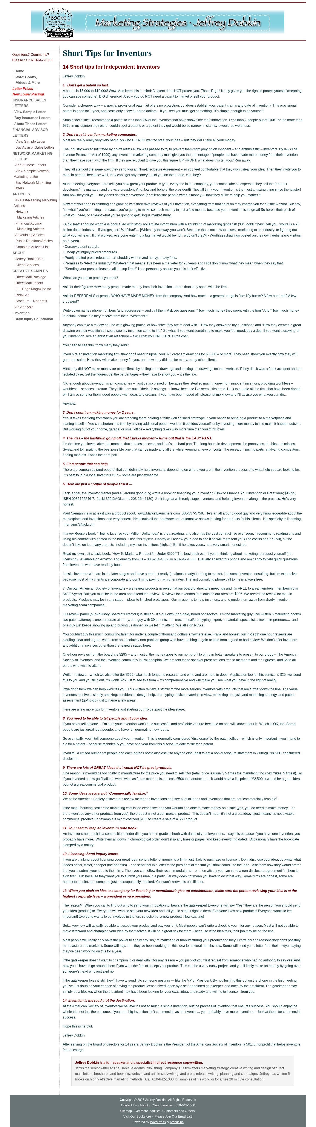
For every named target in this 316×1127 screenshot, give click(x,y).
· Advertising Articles (29, 235)
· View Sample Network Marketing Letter (31, 173)
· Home (18, 71)
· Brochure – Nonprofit (30, 301)
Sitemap (126, 1111)
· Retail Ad (21, 295)
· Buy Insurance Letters (31, 118)
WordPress (158, 1122)
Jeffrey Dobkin (155, 1099)
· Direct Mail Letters (28, 283)
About (144, 1105)
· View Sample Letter (29, 112)
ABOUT (18, 253)
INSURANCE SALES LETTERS (29, 103)
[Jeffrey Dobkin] (158, 23)
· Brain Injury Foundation (32, 319)
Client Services (162, 1105)
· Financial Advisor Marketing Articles (29, 226)
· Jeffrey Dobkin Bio (28, 259)
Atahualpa (177, 1122)
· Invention (21, 313)
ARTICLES (21, 194)
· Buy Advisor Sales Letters (34, 147)
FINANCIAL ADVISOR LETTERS (30, 132)
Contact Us (129, 1105)
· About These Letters (30, 124)
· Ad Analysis (23, 307)
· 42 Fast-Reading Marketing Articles (35, 203)
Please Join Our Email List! (174, 1116)
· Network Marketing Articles (29, 214)
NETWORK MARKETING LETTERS (32, 156)
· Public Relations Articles (33, 241)
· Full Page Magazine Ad (32, 289)
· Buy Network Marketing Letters (32, 185)
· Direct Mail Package (30, 277)
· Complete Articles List (31, 247)
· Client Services (26, 265)
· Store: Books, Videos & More (26, 79)
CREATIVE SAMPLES (30, 271)
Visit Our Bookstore (137, 1116)
